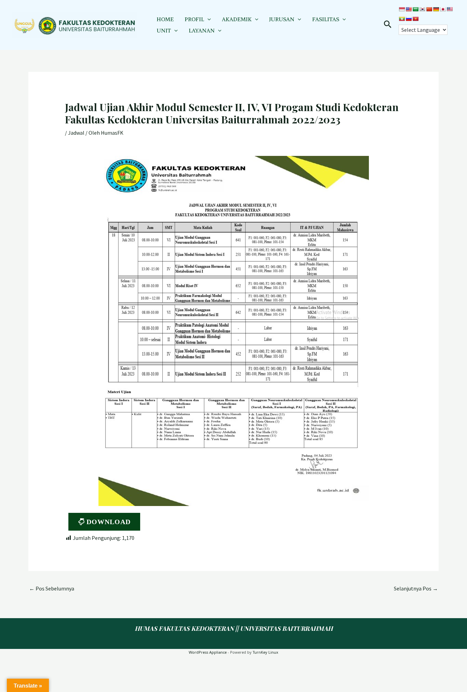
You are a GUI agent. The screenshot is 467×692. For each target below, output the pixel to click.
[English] (408, 9)
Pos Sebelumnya (51, 588)
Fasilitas (325, 19)
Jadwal (76, 132)
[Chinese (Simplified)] (429, 9)
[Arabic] (415, 9)
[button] (207, 19)
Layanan (202, 30)
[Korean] (422, 9)
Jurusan (281, 19)
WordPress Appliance (208, 652)
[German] (436, 9)
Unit (164, 30)
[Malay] (449, 9)
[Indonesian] (402, 9)
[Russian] (408, 19)
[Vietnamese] (415, 19)
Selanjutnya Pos (416, 588)
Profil (194, 19)
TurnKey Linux (265, 652)
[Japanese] (443, 9)
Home (165, 19)
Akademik (237, 19)
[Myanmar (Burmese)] (402, 19)
